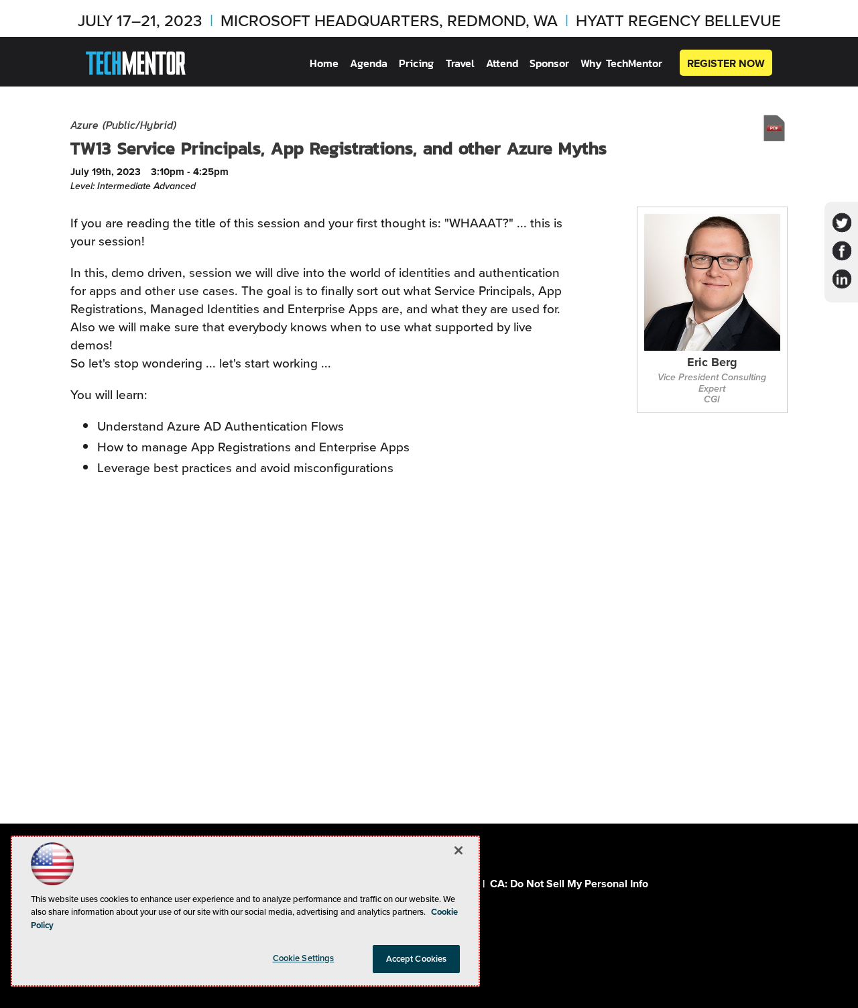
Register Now (726, 63)
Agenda (368, 63)
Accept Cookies (416, 958)
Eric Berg (712, 363)
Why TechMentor (621, 63)
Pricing (416, 63)
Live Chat (831, 981)
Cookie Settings (303, 958)
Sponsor (549, 63)
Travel (460, 63)
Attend (502, 63)
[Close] (458, 850)
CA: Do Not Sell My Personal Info (569, 883)
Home (324, 63)
